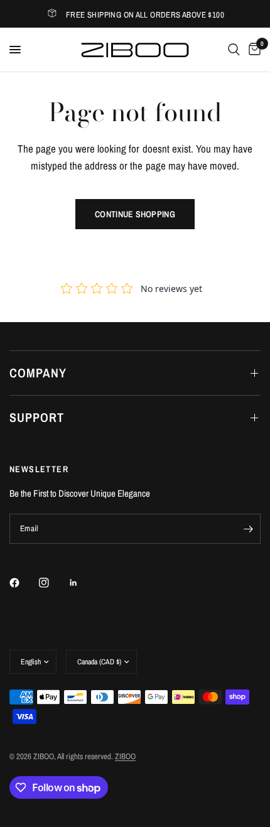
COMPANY (38, 372)
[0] (252, 50)
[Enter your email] (248, 529)
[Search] (234, 50)
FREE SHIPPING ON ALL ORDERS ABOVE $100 (145, 14)
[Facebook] (23, 583)
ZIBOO (125, 756)
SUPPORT (36, 417)
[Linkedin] (82, 583)
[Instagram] (53, 583)
